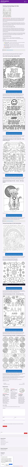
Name (4, 417)
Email (15, 417)
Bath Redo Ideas (2, 439)
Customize (3, 464)
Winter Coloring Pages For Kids (6, 395)
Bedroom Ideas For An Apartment (4, 442)
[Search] (26, 1)
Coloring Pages (7, 380)
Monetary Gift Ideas (3, 444)
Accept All (10, 464)
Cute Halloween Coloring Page (20, 395)
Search (1, 432)
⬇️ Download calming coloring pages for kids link (14, 92)
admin (3, 396)
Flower (1, 455)
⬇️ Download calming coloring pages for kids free (14, 288)
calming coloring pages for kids (6, 18)
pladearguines (5, 1)
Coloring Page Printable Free (14, 390)
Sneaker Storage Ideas (3, 443)
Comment (4, 408)
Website (4, 420)
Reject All (7, 464)
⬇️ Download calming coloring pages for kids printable (14, 175)
